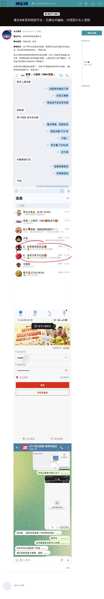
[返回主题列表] (3, 3)
